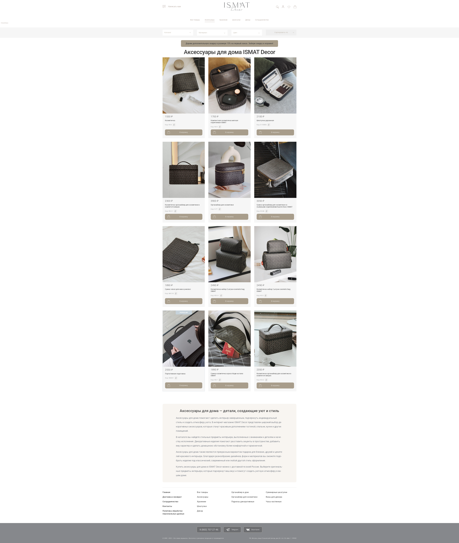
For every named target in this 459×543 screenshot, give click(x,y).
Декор (247, 20)
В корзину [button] (184, 132)
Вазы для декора (274, 497)
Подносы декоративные (242, 501)
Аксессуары (210, 20)
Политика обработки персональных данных (173, 512)
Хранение (223, 20)
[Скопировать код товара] (174, 124)
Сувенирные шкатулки (276, 492)
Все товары (195, 20)
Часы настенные (273, 501)
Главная (166, 492)
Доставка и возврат (172, 497)
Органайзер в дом (240, 492)
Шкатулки (236, 20)
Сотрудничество (262, 20)
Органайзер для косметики (244, 497)
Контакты (167, 506)
